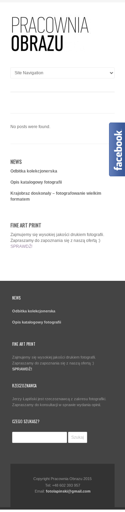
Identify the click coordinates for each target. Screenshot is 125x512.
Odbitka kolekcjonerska (33, 171)
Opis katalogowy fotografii (36, 182)
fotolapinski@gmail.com (68, 491)
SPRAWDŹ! (21, 246)
